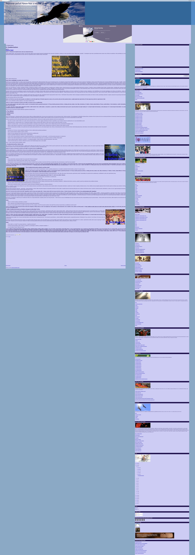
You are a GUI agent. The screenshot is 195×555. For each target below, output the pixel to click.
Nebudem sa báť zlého (138, 270)
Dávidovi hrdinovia (138, 267)
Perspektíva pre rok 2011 (138, 360)
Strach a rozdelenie (138, 173)
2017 (137, 503)
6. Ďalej (136, 311)
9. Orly (136, 315)
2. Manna (136, 340)
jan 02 (139, 467)
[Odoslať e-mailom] (16, 234)
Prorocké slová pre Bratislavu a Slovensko (141, 127)
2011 (137, 465)
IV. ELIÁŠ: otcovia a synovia (139, 395)
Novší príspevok (8, 265)
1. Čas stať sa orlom (138, 414)
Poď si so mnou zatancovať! (139, 436)
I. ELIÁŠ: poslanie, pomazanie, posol (140, 391)
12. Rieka (136, 201)
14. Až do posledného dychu (139, 322)
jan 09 (139, 469)
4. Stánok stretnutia (138, 343)
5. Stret (136, 309)
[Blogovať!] (17, 234)
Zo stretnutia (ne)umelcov (139, 446)
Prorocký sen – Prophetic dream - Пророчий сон (142, 128)
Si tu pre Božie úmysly (138, 285)
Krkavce (136, 165)
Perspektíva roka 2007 (138, 124)
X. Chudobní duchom (138, 377)
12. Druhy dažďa (137, 319)
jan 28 (139, 472)
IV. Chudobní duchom (138, 366)
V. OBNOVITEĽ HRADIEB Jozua (139, 250)
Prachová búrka (137, 166)
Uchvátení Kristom (137, 70)
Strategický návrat (137, 282)
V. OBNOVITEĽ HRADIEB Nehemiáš (140, 249)
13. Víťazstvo (137, 202)
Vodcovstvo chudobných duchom (140, 373)
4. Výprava (136, 308)
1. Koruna (136, 185)
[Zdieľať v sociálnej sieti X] (18, 234)
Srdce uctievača (137, 435)
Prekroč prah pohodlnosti (139, 71)
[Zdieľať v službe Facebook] (19, 234)
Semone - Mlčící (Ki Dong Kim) (139, 553)
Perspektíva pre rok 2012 (138, 117)
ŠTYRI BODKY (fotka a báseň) (139, 445)
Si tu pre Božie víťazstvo (138, 281)
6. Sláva (136, 192)
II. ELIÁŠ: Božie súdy (138, 392)
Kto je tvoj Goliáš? (137, 264)
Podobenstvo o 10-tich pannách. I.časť (140, 215)
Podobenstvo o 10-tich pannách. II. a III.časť (141, 217)
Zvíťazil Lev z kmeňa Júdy (138, 228)
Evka (135, 507)
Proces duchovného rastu (139, 93)
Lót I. (136, 221)
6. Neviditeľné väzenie (138, 347)
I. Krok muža (137, 243)
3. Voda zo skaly (137, 342)
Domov (65, 265)
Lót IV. (136, 225)
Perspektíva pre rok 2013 (138, 118)
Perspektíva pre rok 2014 (138, 120)
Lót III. (136, 224)
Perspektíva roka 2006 (138, 123)
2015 (137, 500)
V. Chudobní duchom (138, 367)
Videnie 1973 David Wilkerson (139, 131)
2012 (137, 495)
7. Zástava (136, 194)
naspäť (136, 99)
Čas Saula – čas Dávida (138, 271)
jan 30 (139, 474)
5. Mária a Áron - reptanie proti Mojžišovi (141, 346)
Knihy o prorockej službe (138, 96)
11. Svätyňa (136, 199)
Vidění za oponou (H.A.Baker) (139, 546)
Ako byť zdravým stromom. (139, 114)
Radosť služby (137, 288)
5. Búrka (136, 191)
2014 (137, 498)
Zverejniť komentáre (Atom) (15, 267)
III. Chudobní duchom (138, 364)
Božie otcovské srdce (138, 92)
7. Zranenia (136, 312)
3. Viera (136, 188)
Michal (9, 236)
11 (137, 491)
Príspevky (137, 513)
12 (137, 493)
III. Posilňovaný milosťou (138, 246)
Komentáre (138, 515)
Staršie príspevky (123, 265)
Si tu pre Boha (137, 284)
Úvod (136, 184)
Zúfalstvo (136, 169)
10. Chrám (136, 198)
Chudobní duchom (138, 359)
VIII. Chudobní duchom (138, 374)
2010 (137, 463)
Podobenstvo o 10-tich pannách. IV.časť (140, 218)
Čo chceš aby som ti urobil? (139, 68)
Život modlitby (137, 95)
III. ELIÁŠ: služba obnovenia (139, 394)
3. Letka (136, 417)
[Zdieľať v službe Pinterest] (20, 234)
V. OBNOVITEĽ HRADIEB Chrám (139, 252)
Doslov (136, 325)
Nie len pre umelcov (138, 439)
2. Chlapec (136, 416)
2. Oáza (136, 305)
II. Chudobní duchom (138, 363)
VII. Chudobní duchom (138, 370)
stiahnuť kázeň (9, 50)
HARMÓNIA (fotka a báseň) (139, 443)
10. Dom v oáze (137, 316)
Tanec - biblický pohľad (138, 433)
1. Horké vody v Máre (138, 339)
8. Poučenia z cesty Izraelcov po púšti (140, 350)
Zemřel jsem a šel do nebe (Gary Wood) (141, 550)
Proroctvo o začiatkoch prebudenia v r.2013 (141, 130)
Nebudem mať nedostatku (139, 268)
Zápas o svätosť (137, 214)
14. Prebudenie (137, 204)
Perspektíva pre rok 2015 (138, 121)
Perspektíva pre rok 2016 (138, 113)
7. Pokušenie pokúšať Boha (139, 349)
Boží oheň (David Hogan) (138, 547)
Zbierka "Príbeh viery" (138, 450)
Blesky (136, 172)
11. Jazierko (137, 318)
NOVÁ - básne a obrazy (138, 442)
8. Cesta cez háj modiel (138, 195)
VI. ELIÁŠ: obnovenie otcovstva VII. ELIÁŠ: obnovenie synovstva (144, 398)
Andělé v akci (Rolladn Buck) (139, 549)
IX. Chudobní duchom (138, 376)
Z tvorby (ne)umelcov (138, 449)
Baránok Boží (137, 227)
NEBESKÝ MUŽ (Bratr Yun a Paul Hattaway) (141, 543)
